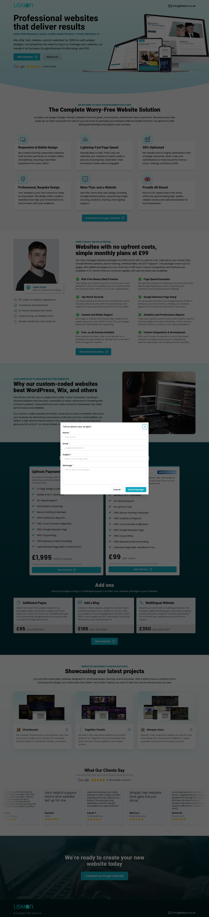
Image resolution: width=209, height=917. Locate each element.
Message (68, 465)
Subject (67, 454)
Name (66, 432)
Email (66, 443)
